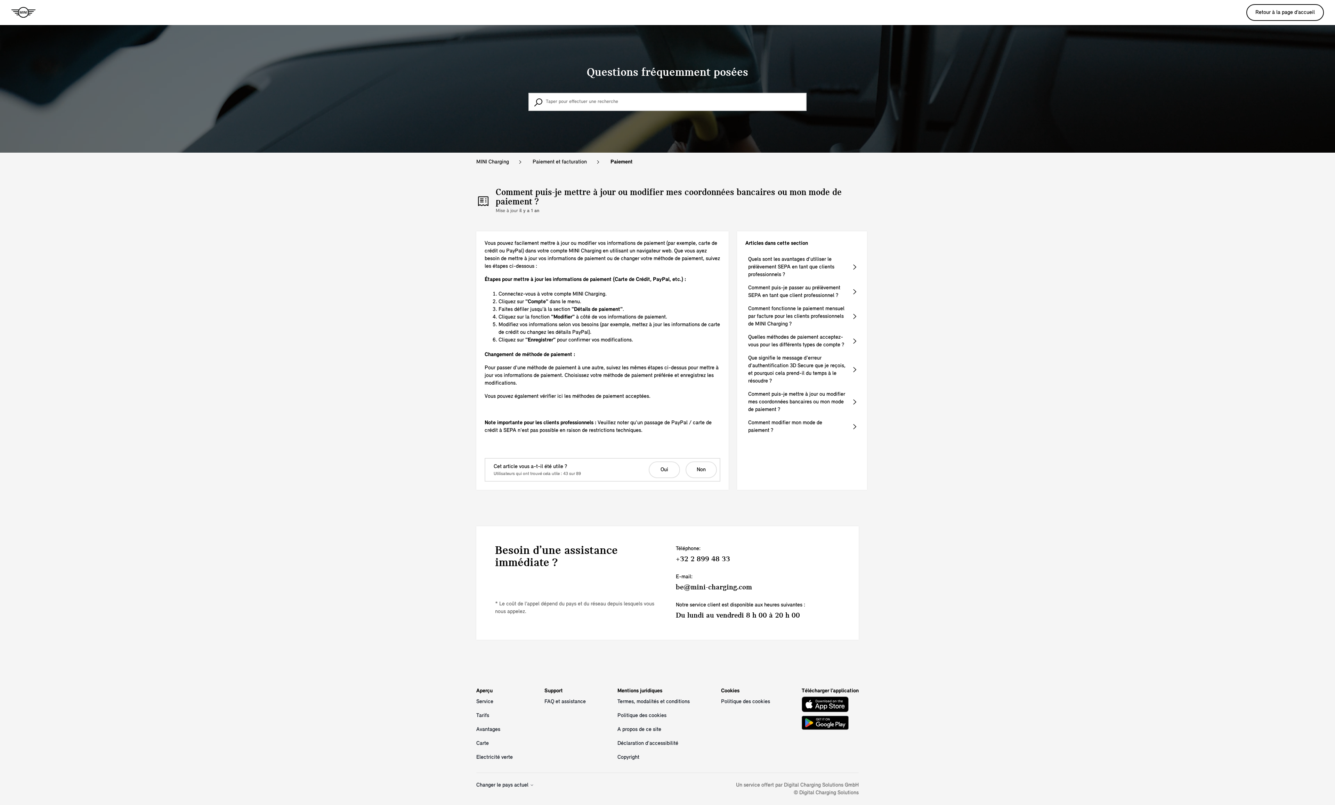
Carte (482, 743)
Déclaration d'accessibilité (647, 743)
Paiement (621, 162)
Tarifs (482, 715)
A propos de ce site (639, 729)
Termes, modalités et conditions (653, 702)
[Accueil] (23, 12)
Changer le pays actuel (503, 785)
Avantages (488, 729)
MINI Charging (492, 162)
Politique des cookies (641, 715)
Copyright (628, 757)
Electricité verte (494, 757)
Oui (664, 470)
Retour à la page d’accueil (1285, 12)
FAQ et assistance (565, 702)
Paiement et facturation (560, 162)
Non (701, 470)
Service (484, 702)
